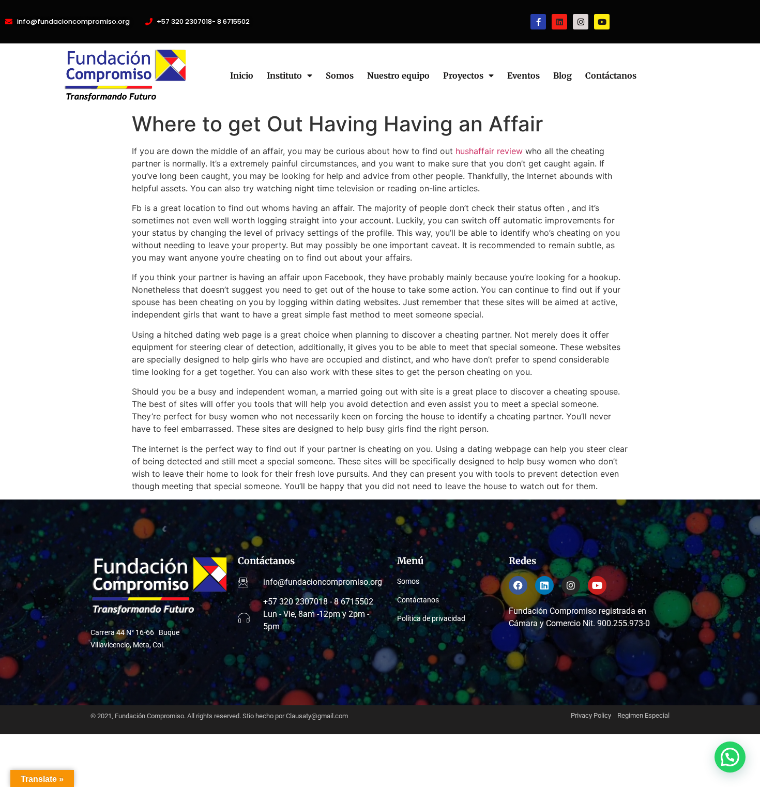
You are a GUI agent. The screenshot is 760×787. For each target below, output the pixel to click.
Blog (562, 75)
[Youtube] (602, 21)
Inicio (241, 75)
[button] (730, 757)
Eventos (523, 75)
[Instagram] (580, 21)
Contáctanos (610, 75)
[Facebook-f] (538, 21)
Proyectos (463, 75)
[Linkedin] (559, 21)
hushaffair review (489, 151)
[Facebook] (518, 585)
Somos (340, 75)
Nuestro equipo (398, 75)
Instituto (284, 75)
